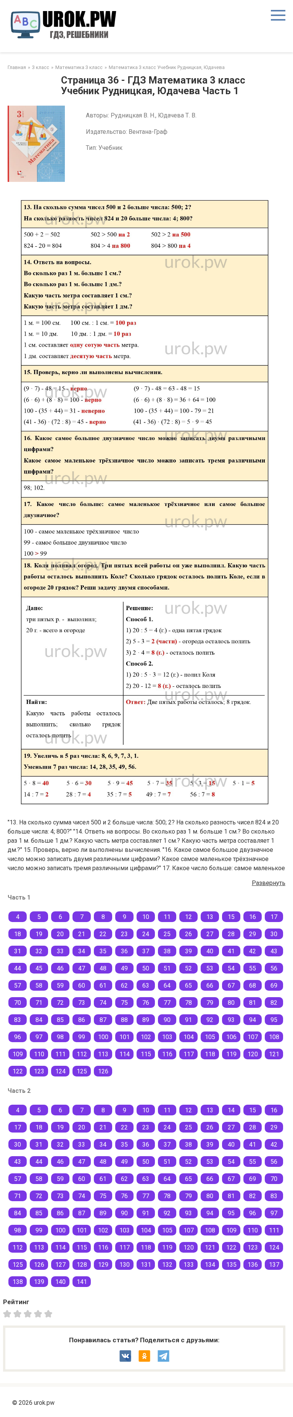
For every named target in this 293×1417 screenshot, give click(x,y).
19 (38, 934)
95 (273, 1019)
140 (60, 1281)
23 (124, 934)
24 (145, 934)
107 (253, 1037)
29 (252, 934)
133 (189, 1264)
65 (188, 985)
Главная (17, 67)
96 (17, 1037)
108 (274, 1037)
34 (81, 951)
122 (18, 1071)
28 (231, 934)
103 (167, 1037)
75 (124, 1002)
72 (60, 1002)
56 (273, 968)
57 (17, 985)
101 (124, 1037)
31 (17, 951)
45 (38, 968)
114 (124, 1054)
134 (210, 1264)
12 (188, 917)
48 (103, 968)
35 (103, 951)
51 (167, 968)
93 (231, 1019)
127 (60, 1264)
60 (81, 985)
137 (274, 1264)
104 (189, 1037)
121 (274, 1054)
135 (231, 1264)
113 (103, 1054)
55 (252, 968)
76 (145, 1002)
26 (188, 934)
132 (167, 1264)
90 (167, 1019)
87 (103, 1019)
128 (82, 1264)
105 (210, 1037)
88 (124, 1019)
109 (18, 1054)
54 (231, 968)
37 (145, 951)
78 (188, 1002)
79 (209, 1002)
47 (81, 968)
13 (209, 917)
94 (252, 1019)
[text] (49, 1313)
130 (124, 1264)
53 (209, 968)
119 (231, 1054)
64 (167, 985)
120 (253, 1054)
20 (60, 934)
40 (209, 951)
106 (231, 1037)
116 (167, 1054)
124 (60, 1071)
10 (145, 917)
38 (167, 951)
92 (209, 1019)
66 (209, 985)
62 (124, 985)
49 (124, 968)
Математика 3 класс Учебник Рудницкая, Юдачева (167, 67)
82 (273, 1002)
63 (145, 985)
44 (17, 968)
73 (81, 1002)
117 (189, 1054)
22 (103, 934)
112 (82, 1054)
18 (17, 934)
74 (103, 1002)
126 (103, 1071)
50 (145, 968)
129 (103, 1264)
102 (146, 1037)
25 (167, 934)
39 (188, 951)
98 (60, 1037)
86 (81, 1019)
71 (38, 1002)
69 (273, 985)
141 (82, 1281)
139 (39, 1281)
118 (210, 1054)
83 (17, 1019)
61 (103, 985)
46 (60, 968)
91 (188, 1019)
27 (209, 934)
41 (231, 951)
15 (231, 917)
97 (38, 1037)
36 (124, 951)
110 (39, 1054)
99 (81, 1037)
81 (252, 1002)
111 (60, 1054)
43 (273, 951)
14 (231, 1110)
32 (38, 951)
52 (188, 968)
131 (146, 1264)
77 (167, 1002)
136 (253, 1264)
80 (231, 1002)
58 (38, 985)
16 (252, 917)
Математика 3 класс (79, 67)
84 (38, 1019)
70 (17, 1002)
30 (273, 934)
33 (60, 951)
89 (145, 1019)
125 (82, 1071)
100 (103, 1037)
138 (18, 1281)
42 (252, 951)
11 (167, 917)
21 (81, 934)
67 (231, 985)
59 (60, 985)
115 (146, 1054)
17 (273, 917)
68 (252, 985)
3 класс (40, 67)
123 (39, 1071)
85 (60, 1019)
